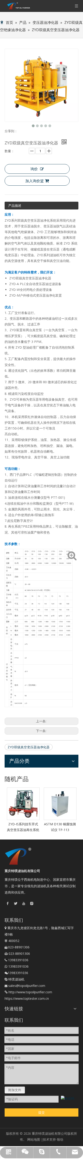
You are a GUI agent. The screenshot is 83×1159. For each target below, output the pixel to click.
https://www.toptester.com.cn (27, 998)
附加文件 (14, 1090)
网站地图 (33, 1139)
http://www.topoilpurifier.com (30, 992)
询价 (34, 168)
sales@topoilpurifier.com (26, 985)
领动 (60, 1139)
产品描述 (14, 205)
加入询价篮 (34, 180)
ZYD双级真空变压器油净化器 (29, 747)
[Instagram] (32, 903)
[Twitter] (16, 903)
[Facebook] (8, 903)
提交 (41, 1112)
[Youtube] (24, 903)
